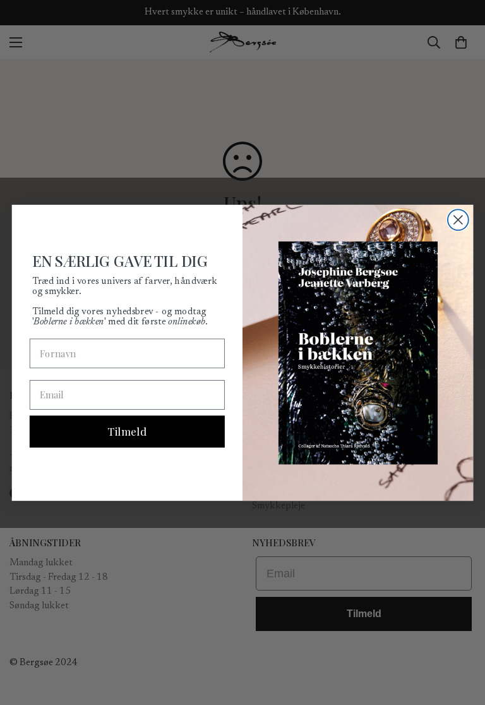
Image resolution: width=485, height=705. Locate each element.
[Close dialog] (458, 219)
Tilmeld (127, 431)
